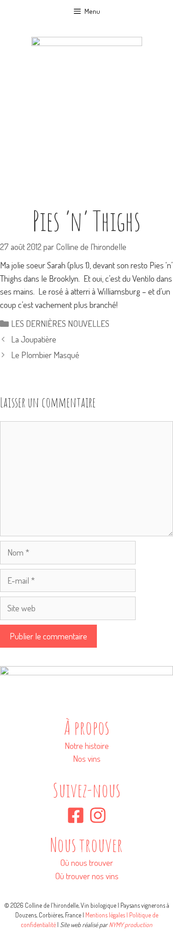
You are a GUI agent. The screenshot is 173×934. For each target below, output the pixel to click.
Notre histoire (87, 745)
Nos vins (87, 758)
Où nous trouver (86, 862)
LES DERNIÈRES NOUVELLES (60, 323)
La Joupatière (33, 339)
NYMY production (130, 924)
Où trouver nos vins (87, 876)
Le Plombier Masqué (45, 354)
